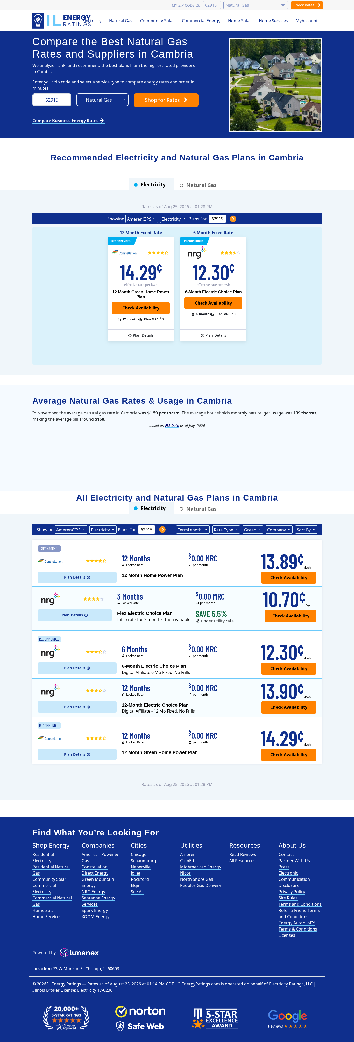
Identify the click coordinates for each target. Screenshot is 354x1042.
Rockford (140, 879)
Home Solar (239, 21)
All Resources (242, 860)
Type (223, 530)
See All (137, 892)
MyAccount (307, 21)
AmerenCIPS (139, 219)
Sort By (304, 530)
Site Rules (288, 898)
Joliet (135, 873)
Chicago (139, 854)
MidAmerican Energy (200, 867)
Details (143, 335)
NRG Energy (93, 892)
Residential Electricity (43, 857)
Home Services (273, 21)
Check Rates (304, 5)
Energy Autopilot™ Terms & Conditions (298, 926)
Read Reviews (242, 854)
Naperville (141, 867)
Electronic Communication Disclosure (294, 879)
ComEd (187, 860)
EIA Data (172, 425)
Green (250, 530)
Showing (115, 219)
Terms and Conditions (300, 904)
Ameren (188, 854)
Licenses (287, 935)
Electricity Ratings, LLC (291, 984)
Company (276, 530)
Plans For (198, 219)
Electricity (91, 21)
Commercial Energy (201, 21)
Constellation (95, 867)
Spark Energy (95, 910)
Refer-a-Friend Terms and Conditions (299, 913)
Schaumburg (143, 860)
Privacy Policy (292, 892)
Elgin (135, 885)
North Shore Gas (196, 879)
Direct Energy (95, 873)
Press (284, 867)
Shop (162, 99)
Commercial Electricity (44, 889)
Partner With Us (294, 860)
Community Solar (157, 21)
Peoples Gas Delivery (200, 885)
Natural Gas (120, 21)
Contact (286, 854)
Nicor (185, 873)
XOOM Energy (95, 916)
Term (190, 530)
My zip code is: (186, 5)
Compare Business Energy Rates (68, 120)
